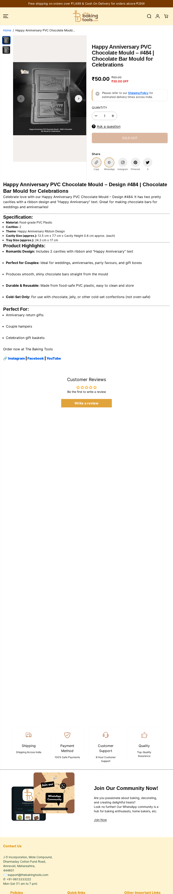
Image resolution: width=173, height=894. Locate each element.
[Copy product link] (96, 162)
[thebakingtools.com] (85, 16)
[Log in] (157, 16)
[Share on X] (147, 162)
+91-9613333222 (19, 879)
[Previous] (20, 98)
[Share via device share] (122, 162)
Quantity (99, 107)
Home (7, 30)
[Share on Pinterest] (135, 162)
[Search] (149, 16)
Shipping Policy (138, 93)
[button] (5, 16)
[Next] (78, 98)
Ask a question (108, 126)
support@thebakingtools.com (28, 875)
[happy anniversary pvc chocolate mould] (49, 98)
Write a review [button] (86, 403)
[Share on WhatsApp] (109, 162)
